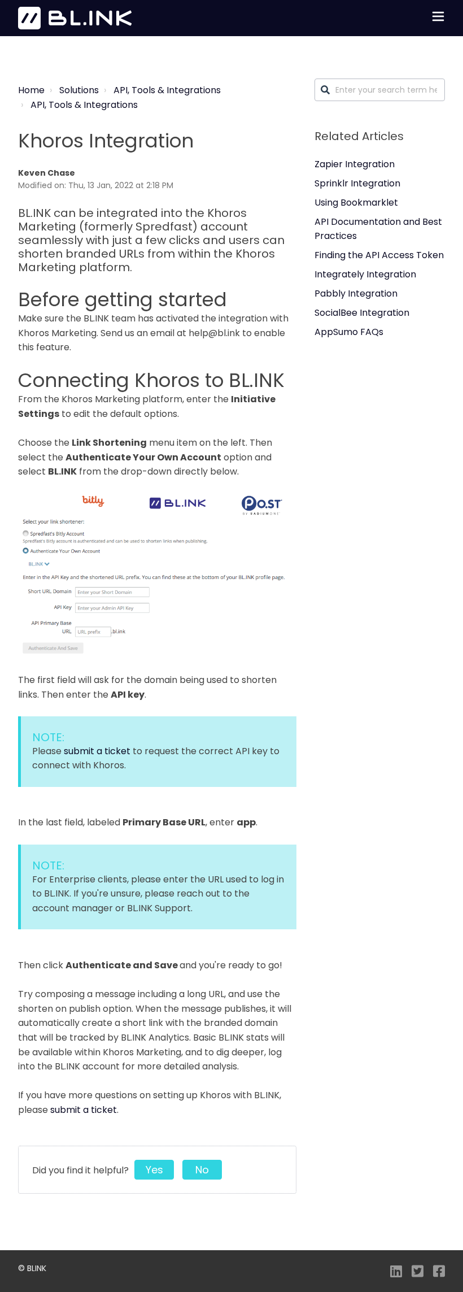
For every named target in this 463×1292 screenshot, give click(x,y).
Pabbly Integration (356, 293)
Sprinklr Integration (357, 183)
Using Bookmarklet (356, 202)
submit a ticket (97, 751)
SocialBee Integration (362, 312)
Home (31, 90)
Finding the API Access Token (379, 255)
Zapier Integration (355, 164)
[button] (438, 18)
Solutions (79, 90)
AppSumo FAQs (349, 331)
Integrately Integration (365, 274)
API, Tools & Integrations (167, 90)
